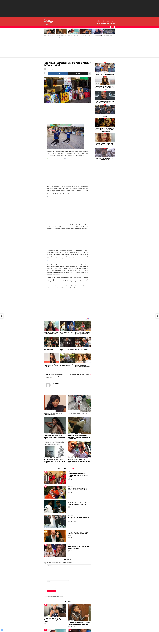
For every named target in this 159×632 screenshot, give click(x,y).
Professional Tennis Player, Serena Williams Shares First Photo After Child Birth (54, 437)
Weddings (69, 26)
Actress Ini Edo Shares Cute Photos (77, 413)
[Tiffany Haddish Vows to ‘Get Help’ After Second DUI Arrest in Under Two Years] (105, 95)
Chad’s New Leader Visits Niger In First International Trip (105, 159)
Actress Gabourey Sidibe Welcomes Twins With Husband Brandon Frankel (78, 489)
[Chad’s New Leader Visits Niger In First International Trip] (105, 152)
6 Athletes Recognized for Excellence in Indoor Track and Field (109, 36)
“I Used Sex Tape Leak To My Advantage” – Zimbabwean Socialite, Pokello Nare (61, 36)
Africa (56, 26)
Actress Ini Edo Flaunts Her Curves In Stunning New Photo (53, 413)
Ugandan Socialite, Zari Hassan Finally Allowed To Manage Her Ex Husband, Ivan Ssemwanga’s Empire (104, 145)
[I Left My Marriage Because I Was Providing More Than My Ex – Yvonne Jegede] (55, 477)
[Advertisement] (79, 8)
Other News (76, 457)
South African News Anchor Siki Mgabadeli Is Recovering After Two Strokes (49, 36)
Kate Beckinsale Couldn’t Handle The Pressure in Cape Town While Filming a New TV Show (105, 88)
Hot (108, 23)
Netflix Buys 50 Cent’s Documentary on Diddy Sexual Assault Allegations (78, 503)
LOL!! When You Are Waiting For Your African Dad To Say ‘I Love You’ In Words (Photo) (54, 461)
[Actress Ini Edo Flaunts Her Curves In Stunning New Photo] (55, 403)
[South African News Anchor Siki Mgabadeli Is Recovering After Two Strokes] (49, 31)
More (73, 26)
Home (48, 26)
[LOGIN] (114, 27)
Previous (44, 33)
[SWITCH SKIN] (110, 27)
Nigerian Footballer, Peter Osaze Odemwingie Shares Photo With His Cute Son (79, 461)
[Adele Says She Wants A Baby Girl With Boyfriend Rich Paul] (55, 550)
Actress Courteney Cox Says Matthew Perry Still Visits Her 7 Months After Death (78, 533)
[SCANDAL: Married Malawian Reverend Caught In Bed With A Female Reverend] (105, 67)
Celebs (60, 26)
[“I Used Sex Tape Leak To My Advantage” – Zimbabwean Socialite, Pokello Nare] (61, 31)
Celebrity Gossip (53, 433)
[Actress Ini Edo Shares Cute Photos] (79, 403)
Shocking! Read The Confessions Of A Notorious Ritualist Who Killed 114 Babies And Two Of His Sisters (104, 130)
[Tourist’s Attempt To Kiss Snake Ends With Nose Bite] (85, 31)
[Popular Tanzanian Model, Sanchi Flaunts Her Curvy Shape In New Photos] (97, 31)
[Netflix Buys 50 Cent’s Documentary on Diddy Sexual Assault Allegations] (55, 506)
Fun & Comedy (52, 457)
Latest (98, 23)
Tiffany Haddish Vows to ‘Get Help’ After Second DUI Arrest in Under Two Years (104, 102)
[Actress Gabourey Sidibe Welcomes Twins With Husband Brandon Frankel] (55, 492)
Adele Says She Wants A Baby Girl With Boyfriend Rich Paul (78, 547)
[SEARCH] (112, 27)
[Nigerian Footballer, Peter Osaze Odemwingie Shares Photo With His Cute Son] (79, 449)
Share (45, 79)
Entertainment (71, 468)
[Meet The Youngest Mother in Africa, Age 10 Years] (73, 31)
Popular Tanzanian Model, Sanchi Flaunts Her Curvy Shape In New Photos (97, 36)
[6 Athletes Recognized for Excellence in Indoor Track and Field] (109, 31)
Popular (103, 23)
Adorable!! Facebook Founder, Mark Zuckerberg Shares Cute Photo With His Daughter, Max (79, 437)
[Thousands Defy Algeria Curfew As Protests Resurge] (105, 109)
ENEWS (52, 26)
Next (114, 33)
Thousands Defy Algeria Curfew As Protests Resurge (105, 115)
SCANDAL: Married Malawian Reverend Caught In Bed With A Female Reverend (105, 73)
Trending (112, 23)
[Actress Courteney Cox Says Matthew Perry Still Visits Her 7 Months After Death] (55, 536)
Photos (57, 457)
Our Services (79, 26)
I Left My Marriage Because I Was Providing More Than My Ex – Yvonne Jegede (78, 475)
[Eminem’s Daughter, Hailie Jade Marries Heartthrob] (55, 521)
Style (64, 26)
